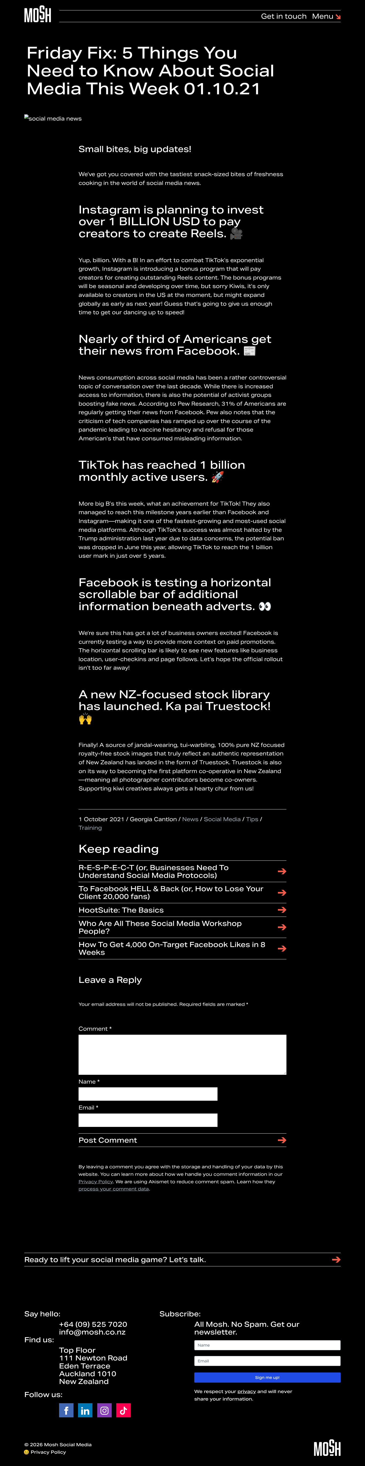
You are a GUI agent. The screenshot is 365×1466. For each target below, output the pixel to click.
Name (89, 1081)
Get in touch (284, 16)
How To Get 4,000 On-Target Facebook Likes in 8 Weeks (172, 948)
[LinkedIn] (85, 1410)
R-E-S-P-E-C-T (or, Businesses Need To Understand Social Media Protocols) (154, 871)
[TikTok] (123, 1410)
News (190, 819)
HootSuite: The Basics (121, 909)
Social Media (222, 819)
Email (88, 1107)
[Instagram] (104, 1410)
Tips (252, 819)
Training (90, 827)
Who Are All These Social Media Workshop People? (160, 927)
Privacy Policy (96, 1182)
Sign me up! (267, 1377)
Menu (323, 16)
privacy (247, 1391)
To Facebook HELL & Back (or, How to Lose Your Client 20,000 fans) (171, 892)
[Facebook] (66, 1410)
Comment (95, 1028)
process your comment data (114, 1189)
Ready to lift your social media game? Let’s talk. (115, 1259)
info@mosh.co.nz (92, 1332)
